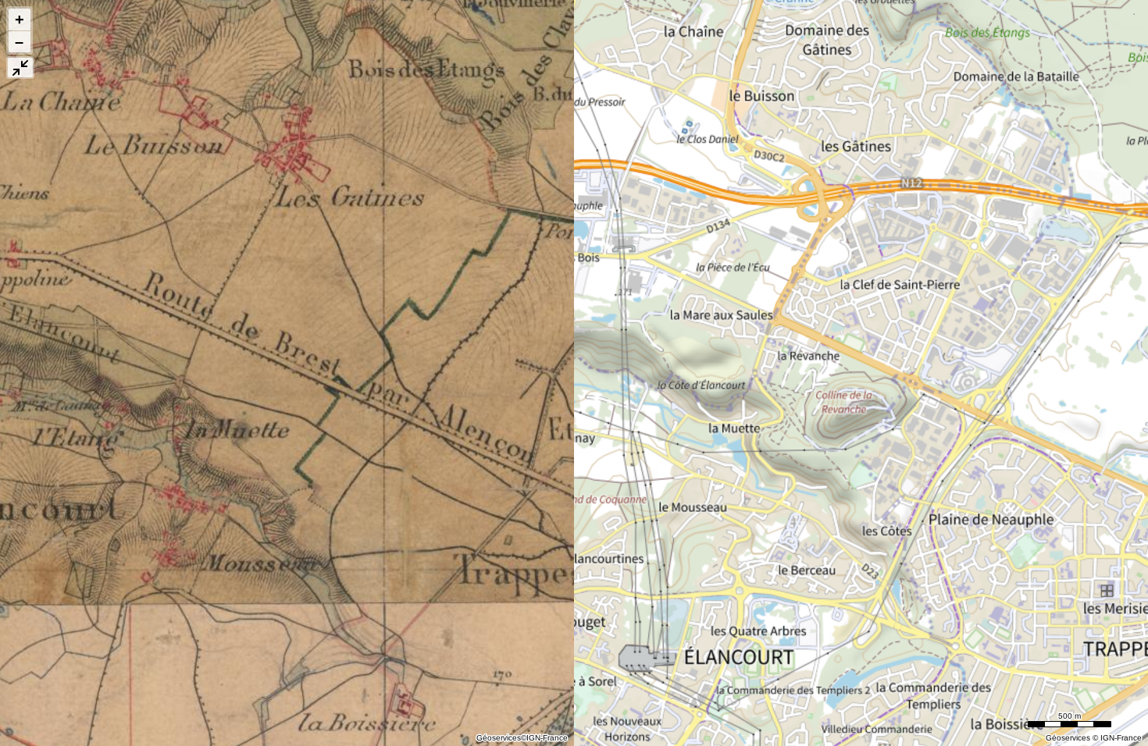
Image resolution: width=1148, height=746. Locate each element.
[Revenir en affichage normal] (20, 67)
